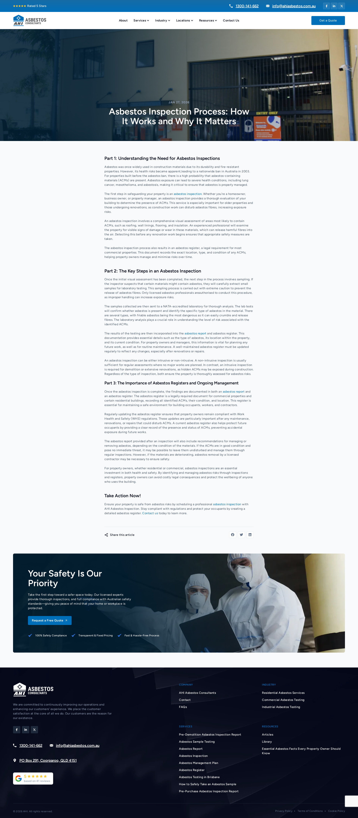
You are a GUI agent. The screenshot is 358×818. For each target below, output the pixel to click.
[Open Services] (148, 20)
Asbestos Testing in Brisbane (199, 777)
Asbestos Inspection (193, 756)
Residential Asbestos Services (283, 693)
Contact (185, 700)
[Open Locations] (192, 20)
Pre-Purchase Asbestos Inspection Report (209, 791)
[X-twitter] (341, 6)
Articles (267, 734)
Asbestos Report (191, 748)
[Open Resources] (216, 20)
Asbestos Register (192, 770)
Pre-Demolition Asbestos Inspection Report (210, 734)
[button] (232, 534)
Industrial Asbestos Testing (281, 707)
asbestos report (195, 333)
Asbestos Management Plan (198, 763)
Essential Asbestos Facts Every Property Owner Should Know (301, 751)
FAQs (183, 707)
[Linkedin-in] (334, 6)
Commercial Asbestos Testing (283, 700)
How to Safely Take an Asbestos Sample (207, 784)
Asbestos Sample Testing (197, 741)
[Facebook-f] (326, 6)
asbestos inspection (188, 194)
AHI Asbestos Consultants (197, 693)
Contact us (150, 513)
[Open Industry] (169, 20)
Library (267, 741)
